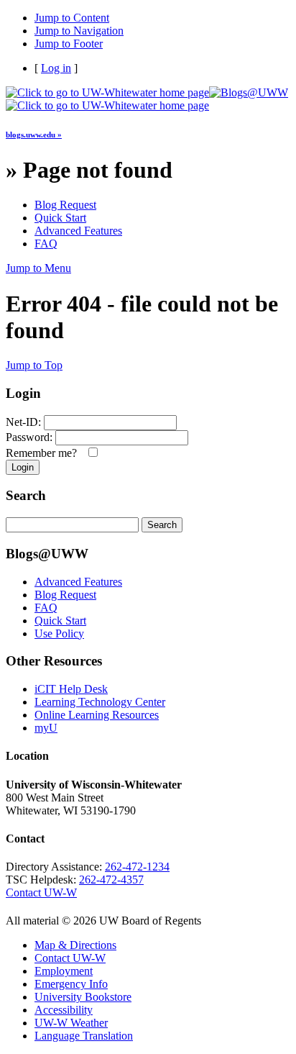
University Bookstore (82, 997)
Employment (63, 971)
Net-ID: (23, 422)
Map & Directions (75, 945)
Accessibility (63, 1010)
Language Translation (83, 1036)
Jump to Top (34, 365)
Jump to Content (71, 18)
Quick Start (60, 218)
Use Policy (59, 633)
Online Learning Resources (96, 715)
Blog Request (65, 205)
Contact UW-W (41, 892)
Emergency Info (71, 984)
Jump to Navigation (79, 30)
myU (45, 728)
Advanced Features (78, 230)
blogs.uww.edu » (34, 134)
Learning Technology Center (99, 702)
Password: (29, 437)
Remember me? (44, 453)
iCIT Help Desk (71, 689)
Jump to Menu (38, 268)
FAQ (45, 243)
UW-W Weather (71, 1023)
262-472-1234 (137, 866)
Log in (56, 68)
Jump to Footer (68, 43)
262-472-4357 (111, 879)
